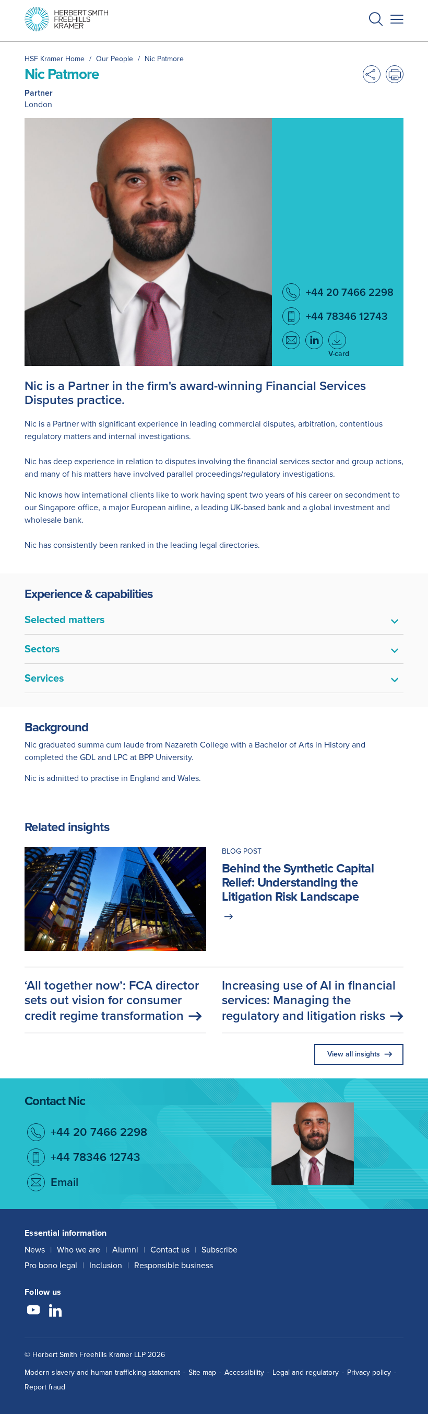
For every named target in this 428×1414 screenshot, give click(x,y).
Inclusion (105, 1265)
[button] (375, 20)
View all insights (353, 1054)
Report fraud (45, 1387)
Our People (114, 58)
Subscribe (219, 1250)
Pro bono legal (51, 1265)
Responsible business (173, 1265)
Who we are (78, 1250)
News (35, 1250)
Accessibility (244, 1372)
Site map (202, 1372)
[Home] (66, 19)
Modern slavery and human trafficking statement (102, 1372)
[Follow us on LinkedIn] (55, 1311)
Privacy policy (369, 1372)
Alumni (125, 1250)
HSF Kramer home (55, 58)
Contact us (169, 1250)
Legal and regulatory (305, 1372)
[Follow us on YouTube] (33, 1311)
